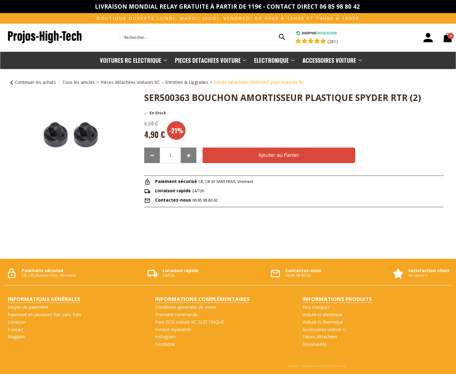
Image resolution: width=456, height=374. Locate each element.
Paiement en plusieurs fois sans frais (44, 314)
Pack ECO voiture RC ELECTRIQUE (189, 322)
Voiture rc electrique (322, 314)
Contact (16, 329)
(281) (333, 41)
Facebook (165, 344)
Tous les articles (78, 82)
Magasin (16, 337)
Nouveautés (314, 344)
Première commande (176, 314)
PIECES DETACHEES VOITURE (208, 60)
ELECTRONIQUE (271, 60)
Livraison (17, 322)
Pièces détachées (320, 337)
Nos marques (316, 307)
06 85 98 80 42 (205, 200)
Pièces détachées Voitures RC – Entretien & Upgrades (154, 82)
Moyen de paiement (28, 307)
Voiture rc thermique (322, 322)
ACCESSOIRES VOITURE (329, 60)
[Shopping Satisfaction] (316, 34)
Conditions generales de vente (185, 307)
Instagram (165, 337)
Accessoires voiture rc (324, 329)
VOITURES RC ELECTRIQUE (130, 60)
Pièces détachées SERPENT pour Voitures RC (259, 82)
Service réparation (173, 329)
